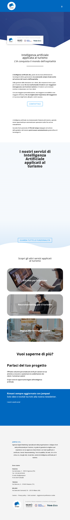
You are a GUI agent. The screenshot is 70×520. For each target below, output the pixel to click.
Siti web (47, 452)
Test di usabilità (40, 452)
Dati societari (32, 495)
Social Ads (31, 455)
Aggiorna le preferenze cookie (46, 495)
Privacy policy (22, 495)
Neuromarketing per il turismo (35, 304)
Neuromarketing (30, 452)
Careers (14, 495)
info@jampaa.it (21, 475)
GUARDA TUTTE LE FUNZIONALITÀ (35, 240)
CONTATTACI (35, 104)
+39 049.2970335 (20, 473)
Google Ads (23, 455)
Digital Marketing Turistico (35, 330)
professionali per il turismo (25, 447)
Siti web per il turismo (35, 280)
